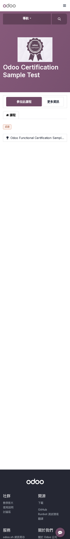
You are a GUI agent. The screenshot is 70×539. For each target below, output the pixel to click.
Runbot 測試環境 (48, 514)
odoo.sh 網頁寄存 (14, 537)
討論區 (7, 511)
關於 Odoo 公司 (47, 537)
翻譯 (40, 518)
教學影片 (8, 502)
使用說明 (8, 507)
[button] (64, 5)
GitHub (42, 509)
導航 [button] (26, 18)
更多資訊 (53, 102)
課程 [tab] (12, 115)
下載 (40, 502)
